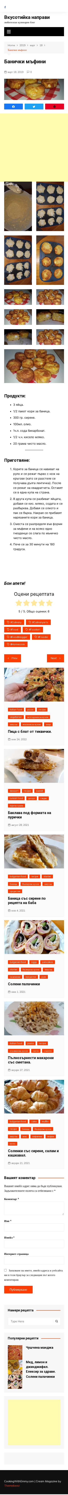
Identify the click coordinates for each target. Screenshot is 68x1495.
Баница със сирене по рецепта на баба (27, 900)
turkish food (16, 798)
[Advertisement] (34, 147)
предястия (15, 891)
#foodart (34, 629)
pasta (30, 1043)
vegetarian (16, 717)
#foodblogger (18, 637)
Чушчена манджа (39, 1347)
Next (54, 658)
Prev (14, 658)
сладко (43, 798)
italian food (16, 709)
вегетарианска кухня (37, 717)
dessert (14, 790)
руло (43, 976)
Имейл (9, 1237)
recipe (42, 709)
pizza (30, 709)
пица (48, 724)
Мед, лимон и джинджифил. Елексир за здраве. (41, 1366)
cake (34, 1121)
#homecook (17, 644)
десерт (31, 798)
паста (36, 1050)
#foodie (43, 637)
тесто (12, 1143)
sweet (39, 790)
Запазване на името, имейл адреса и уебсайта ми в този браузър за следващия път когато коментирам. (33, 1275)
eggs (34, 962)
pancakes (47, 962)
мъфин (50, 1136)
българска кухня (30, 883)
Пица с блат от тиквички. (30, 731)
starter (47, 876)
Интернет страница (16, 1254)
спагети (48, 1050)
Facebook (5, 7)
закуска (13, 724)
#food (14, 629)
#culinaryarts (40, 622)
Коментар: (11, 1199)
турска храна (16, 805)
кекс (25, 1136)
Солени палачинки (24, 984)
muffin (45, 1121)
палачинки (15, 976)
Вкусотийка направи (27, 17)
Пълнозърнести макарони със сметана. (31, 1060)
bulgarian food (18, 876)
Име (7, 1221)
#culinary (15, 622)
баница (13, 883)
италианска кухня (32, 724)
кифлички (37, 1136)
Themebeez (12, 1485)
